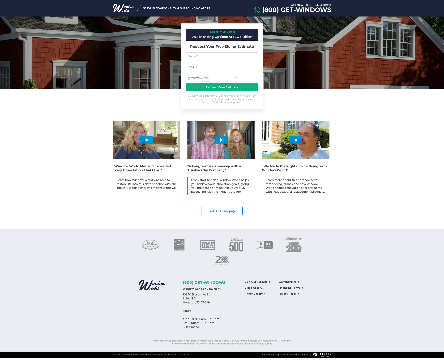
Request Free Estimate (222, 87)
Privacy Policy (287, 294)
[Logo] (152, 285)
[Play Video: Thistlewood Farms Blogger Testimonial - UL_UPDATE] (146, 140)
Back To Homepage (222, 211)
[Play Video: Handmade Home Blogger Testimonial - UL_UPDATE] (221, 140)
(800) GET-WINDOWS (204, 282)
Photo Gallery (254, 294)
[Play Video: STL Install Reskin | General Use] (295, 140)
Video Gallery (253, 288)
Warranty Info (288, 282)
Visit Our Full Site (256, 282)
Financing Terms (290, 288)
